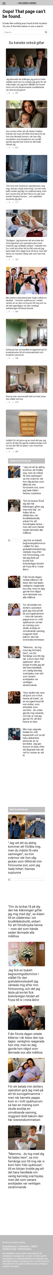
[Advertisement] (26, 784)
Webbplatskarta (24, 1249)
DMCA (34, 1246)
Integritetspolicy (9, 1246)
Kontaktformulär (9, 1249)
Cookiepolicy (23, 1246)
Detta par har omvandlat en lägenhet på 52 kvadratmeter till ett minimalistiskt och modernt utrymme (26, 352)
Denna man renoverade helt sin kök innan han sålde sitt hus (26, 397)
